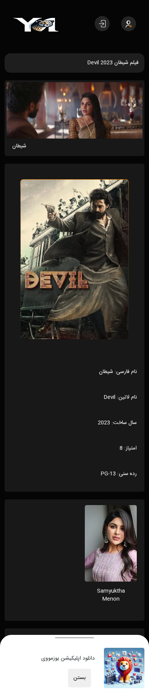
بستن (79, 677)
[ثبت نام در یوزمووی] (128, 23)
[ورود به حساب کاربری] (102, 23)
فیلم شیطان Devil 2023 (113, 62)
